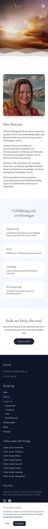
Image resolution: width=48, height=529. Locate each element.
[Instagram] (4, 500)
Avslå (7, 523)
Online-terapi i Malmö (11, 456)
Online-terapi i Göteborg (13, 452)
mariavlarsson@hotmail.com (15, 371)
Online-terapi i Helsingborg (14, 476)
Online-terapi (9, 422)
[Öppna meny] (43, 6)
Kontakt (6, 431)
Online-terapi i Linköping (13, 472)
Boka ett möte (24, 341)
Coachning (9, 410)
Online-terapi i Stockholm (13, 447)
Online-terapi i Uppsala (12, 460)
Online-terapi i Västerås (12, 464)
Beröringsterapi (11, 418)
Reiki (7, 414)
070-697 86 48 (9, 376)
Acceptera (19, 523)
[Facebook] (9, 500)
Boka (5, 427)
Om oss (6, 397)
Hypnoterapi (10, 405)
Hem (5, 392)
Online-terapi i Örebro (12, 468)
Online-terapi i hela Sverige (16, 441)
